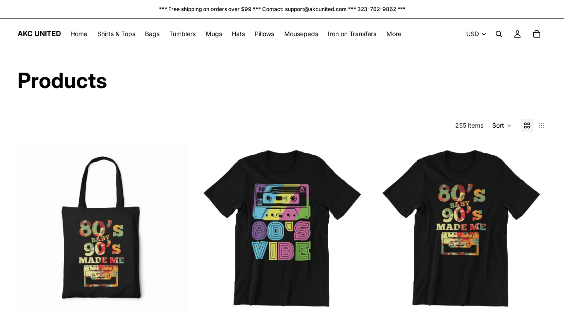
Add (361, 300)
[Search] (498, 34)
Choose (183, 300)
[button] (502, 125)
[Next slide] (176, 228)
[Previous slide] (31, 228)
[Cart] (536, 34)
